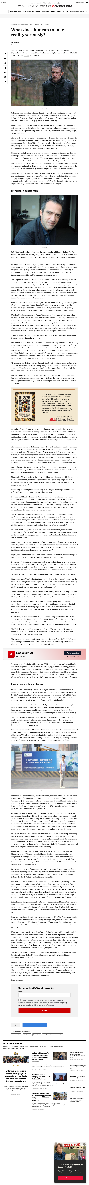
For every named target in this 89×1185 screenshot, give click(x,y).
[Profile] (87, 3)
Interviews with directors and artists (52, 1034)
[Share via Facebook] (5, 54)
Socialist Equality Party (36, 16)
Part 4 (26, 55)
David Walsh (15, 42)
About (83, 2)
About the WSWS (55, 16)
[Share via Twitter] (5, 58)
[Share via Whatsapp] (5, 63)
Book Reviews (14, 1048)
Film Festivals (36, 1034)
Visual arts (22, 1048)
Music (26, 1046)
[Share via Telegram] (5, 68)
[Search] (87, 12)
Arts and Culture (16, 1034)
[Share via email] (5, 72)
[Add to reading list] (5, 81)
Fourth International (21, 16)
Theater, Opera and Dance (36, 1046)
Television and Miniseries (17, 1046)
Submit (44, 1010)
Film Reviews (27, 1034)
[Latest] (6, 12)
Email (20, 991)
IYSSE (47, 16)
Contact (78, 2)
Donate (72, 16)
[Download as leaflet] (5, 77)
